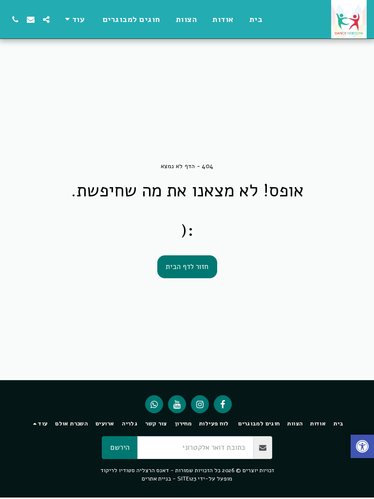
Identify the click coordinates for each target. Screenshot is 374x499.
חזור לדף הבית (187, 266)
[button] (46, 19)
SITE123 (186, 478)
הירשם (120, 447)
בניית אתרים (156, 478)
